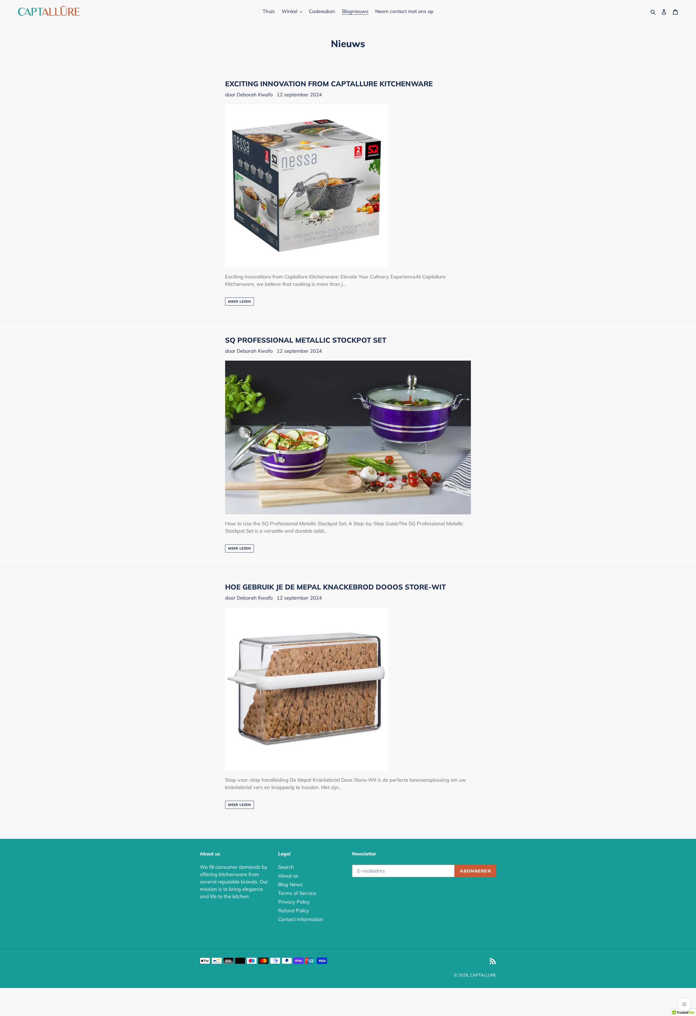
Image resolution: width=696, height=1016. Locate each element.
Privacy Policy (294, 902)
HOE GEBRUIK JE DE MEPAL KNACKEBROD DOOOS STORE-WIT (335, 586)
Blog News (290, 884)
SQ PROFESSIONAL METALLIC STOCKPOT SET (305, 340)
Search (286, 867)
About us (288, 876)
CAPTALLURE (483, 975)
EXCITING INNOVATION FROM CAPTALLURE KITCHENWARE (329, 83)
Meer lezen (239, 301)
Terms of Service (297, 893)
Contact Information (300, 919)
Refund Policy (293, 910)
